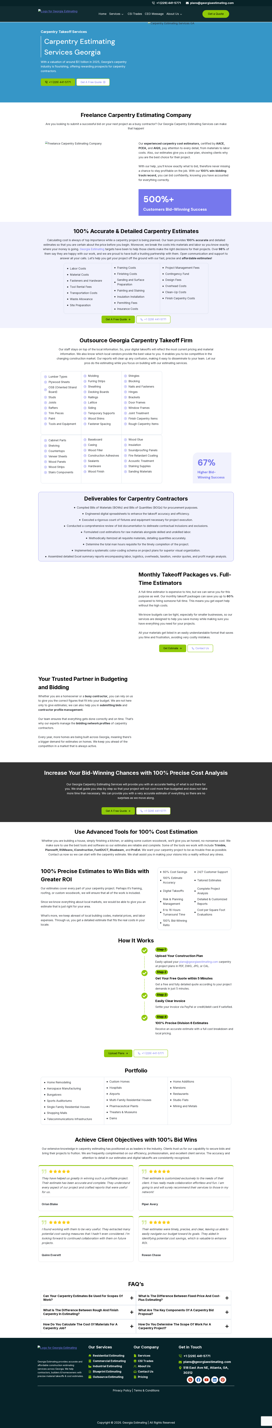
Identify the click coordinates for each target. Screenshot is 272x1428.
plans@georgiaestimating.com (198, 961)
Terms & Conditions (146, 1390)
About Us (172, 13)
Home (102, 13)
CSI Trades (135, 13)
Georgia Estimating (92, 249)
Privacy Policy (122, 1390)
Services (114, 13)
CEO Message (154, 13)
